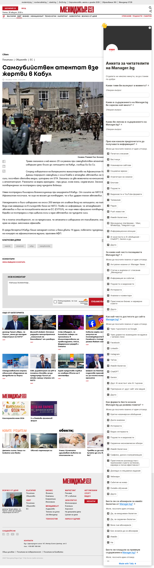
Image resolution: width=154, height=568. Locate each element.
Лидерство (50, 509)
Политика (30, 493)
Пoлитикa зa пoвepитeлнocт (29, 552)
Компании (50, 496)
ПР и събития (70, 496)
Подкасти (137, 16)
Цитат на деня (71, 515)
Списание (126, 16)
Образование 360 (109, 2)
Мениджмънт (37, 16)
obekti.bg (52, 2)
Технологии (50, 16)
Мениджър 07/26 (125, 2)
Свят (19, 16)
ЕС (27, 509)
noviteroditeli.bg (40, 2)
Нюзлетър (91, 501)
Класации (69, 506)
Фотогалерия (71, 503)
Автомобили (90, 490)
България (11, 16)
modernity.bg (27, 2)
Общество (30, 496)
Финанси (49, 493)
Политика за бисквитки (53, 552)
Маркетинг (63, 16)
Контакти (28, 540)
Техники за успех (53, 512)
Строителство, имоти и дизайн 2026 (84, 2)
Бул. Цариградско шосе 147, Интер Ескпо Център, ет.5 (45, 543)
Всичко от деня (89, 16)
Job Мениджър (52, 515)
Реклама (68, 493)
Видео (87, 496)
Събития (148, 16)
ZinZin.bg (62, 2)
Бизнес (26, 16)
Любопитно (74, 16)
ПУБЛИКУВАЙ (98, 302)
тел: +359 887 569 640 (32, 546)
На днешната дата (73, 512)
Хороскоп (69, 509)
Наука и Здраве (72, 519)
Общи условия (8, 552)
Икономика (50, 502)
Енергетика (51, 499)
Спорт (87, 493)
